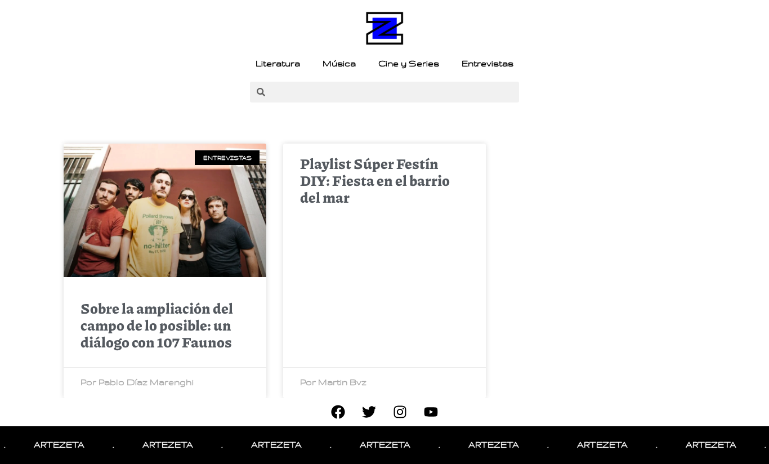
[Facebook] (338, 412)
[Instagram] (400, 412)
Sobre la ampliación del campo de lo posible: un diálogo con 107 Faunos (157, 325)
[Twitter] (369, 412)
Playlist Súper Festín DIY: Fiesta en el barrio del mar (375, 180)
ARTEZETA (53, 445)
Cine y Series (408, 64)
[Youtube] (431, 412)
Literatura (278, 64)
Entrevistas (487, 64)
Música (339, 64)
